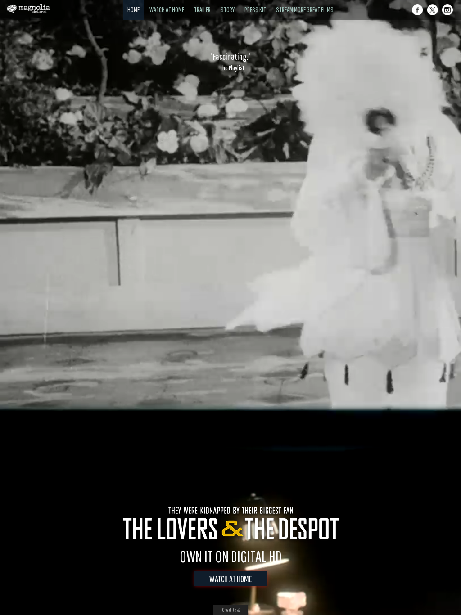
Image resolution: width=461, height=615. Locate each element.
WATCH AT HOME (230, 579)
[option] (230, 62)
